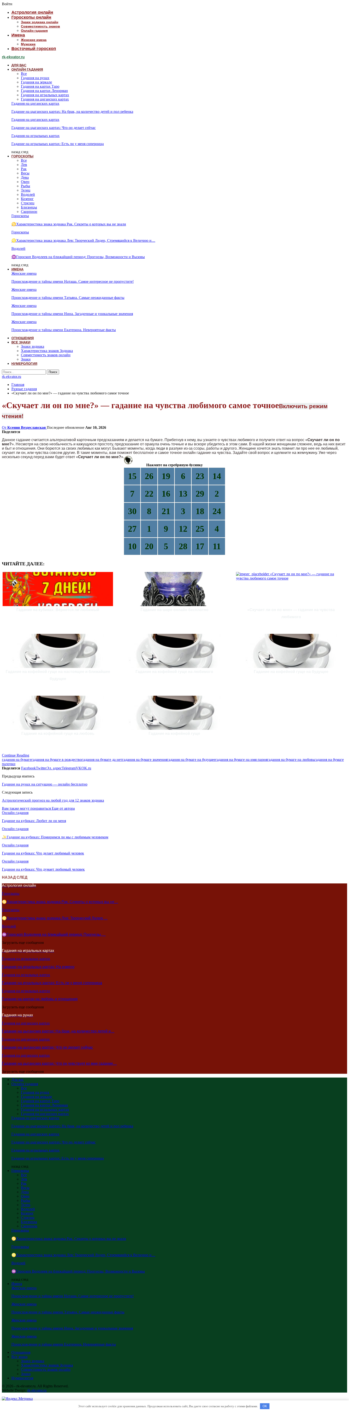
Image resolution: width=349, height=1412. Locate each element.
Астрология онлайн (32, 12)
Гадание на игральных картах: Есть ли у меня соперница (57, 144)
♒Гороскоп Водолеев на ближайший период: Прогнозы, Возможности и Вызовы (78, 257)
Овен (25, 182)
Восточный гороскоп (33, 48)
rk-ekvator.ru (13, 57)
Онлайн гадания (34, 30)
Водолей (28, 194)
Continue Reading (15, 755)
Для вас (18, 65)
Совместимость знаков (40, 26)
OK (265, 1406)
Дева (25, 177)
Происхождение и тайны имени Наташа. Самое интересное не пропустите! (72, 281)
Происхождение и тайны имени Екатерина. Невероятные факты (63, 330)
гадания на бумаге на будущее (191, 760)
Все (24, 74)
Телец (25, 190)
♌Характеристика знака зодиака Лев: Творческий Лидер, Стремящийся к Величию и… (83, 240)
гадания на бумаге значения (144, 760)
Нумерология (24, 364)
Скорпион (29, 212)
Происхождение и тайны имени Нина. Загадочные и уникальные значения (72, 314)
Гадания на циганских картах (45, 99)
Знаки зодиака (32, 346)
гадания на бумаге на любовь (290, 760)
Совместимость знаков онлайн (46, 355)
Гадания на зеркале (36, 82)
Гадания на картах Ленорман (44, 91)
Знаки (26, 359)
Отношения (22, 338)
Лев (24, 165)
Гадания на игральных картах (45, 95)
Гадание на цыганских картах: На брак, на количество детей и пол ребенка (72, 112)
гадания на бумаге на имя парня (241, 760)
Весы (25, 173)
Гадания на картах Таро (40, 86)
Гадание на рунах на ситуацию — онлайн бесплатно (44, 784)
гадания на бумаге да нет (102, 760)
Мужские (28, 44)
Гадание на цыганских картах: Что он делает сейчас (53, 128)
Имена (18, 35)
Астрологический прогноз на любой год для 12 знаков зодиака (53, 800)
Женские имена (34, 40)
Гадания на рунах (35, 78)
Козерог (27, 199)
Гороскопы (22, 156)
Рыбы (25, 186)
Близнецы (29, 207)
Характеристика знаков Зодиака (47, 351)
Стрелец (27, 203)
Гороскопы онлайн (31, 17)
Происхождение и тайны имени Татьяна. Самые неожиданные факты (67, 298)
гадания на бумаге (16, 760)
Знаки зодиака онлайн (39, 22)
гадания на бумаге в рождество (56, 760)
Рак (24, 169)
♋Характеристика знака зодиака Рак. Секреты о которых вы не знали (68, 224)
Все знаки (20, 342)
